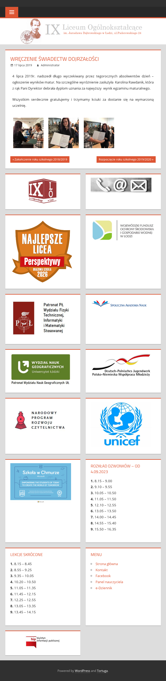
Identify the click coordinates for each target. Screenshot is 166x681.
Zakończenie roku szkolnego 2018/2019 (40, 158)
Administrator (50, 65)
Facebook (103, 575)
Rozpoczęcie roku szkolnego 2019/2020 (125, 158)
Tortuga (102, 671)
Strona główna (107, 563)
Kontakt (102, 570)
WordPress (82, 671)
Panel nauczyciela (109, 581)
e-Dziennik (104, 588)
